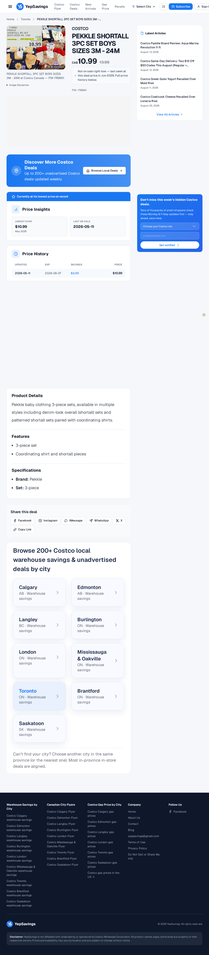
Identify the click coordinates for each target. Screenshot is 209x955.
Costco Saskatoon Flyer (62, 864)
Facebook (25, 520)
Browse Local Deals (104, 170)
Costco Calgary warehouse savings (19, 818)
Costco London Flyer (60, 836)
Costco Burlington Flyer (62, 830)
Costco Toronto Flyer (60, 852)
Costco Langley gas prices (101, 834)
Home (10, 19)
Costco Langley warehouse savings (19, 838)
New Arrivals (90, 6)
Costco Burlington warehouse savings (19, 848)
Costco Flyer (59, 6)
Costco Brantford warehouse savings (19, 893)
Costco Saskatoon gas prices (102, 864)
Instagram (50, 520)
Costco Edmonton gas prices (102, 824)
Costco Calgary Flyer (61, 811)
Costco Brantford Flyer (62, 858)
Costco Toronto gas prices (100, 854)
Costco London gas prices (100, 844)
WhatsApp (101, 520)
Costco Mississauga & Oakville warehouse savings (21, 871)
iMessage (75, 520)
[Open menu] (10, 6)
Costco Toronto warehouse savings (19, 883)
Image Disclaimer (19, 85)
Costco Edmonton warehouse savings (19, 828)
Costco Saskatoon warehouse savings (19, 903)
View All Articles (168, 114)
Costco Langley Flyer (61, 824)
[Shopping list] (163, 6)
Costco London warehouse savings (19, 858)
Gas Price (105, 6)
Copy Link (25, 529)
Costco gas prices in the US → (103, 875)
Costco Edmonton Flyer (62, 818)
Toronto (25, 19)
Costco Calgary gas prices (101, 813)
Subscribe (183, 6)
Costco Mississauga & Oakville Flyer (61, 844)
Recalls (120, 6)
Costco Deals (75, 6)
